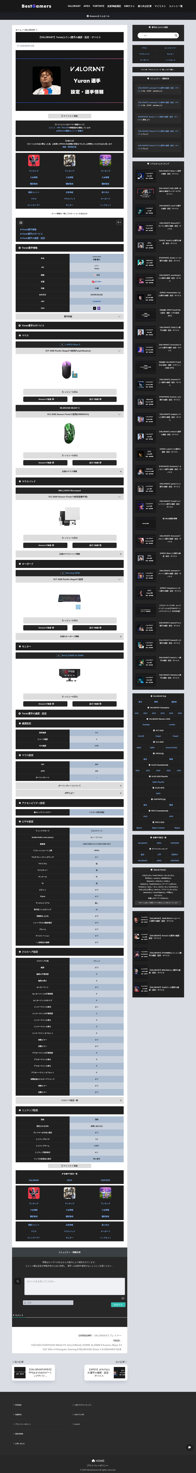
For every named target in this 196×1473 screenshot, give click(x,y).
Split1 (139, 748)
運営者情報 (19, 1434)
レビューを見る (71, 392)
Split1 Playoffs (158, 782)
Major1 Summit (158, 828)
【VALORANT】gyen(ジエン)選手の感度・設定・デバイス (170, 485)
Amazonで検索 (44, 399)
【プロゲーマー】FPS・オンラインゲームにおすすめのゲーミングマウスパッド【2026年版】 (170, 608)
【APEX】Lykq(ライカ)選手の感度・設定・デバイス (170, 450)
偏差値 (174, 702)
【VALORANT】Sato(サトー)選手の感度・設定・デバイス (169, 659)
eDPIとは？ (69, 793)
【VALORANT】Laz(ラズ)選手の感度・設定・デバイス (170, 207)
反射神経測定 (114, 6)
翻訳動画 (34, 184)
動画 (156, 702)
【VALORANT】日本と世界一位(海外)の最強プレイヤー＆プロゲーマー (169, 191)
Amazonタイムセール (99, 16)
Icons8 (76, 1424)
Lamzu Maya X (112, 1345)
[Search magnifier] (176, 35)
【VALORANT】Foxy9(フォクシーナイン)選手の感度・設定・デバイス (169, 504)
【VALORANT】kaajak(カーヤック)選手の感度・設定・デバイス (169, 417)
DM (58, 128)
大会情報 (34, 177)
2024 (163, 713)
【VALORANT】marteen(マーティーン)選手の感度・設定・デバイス (169, 573)
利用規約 (18, 1405)
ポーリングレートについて (69, 786)
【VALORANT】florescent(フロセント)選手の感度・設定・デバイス (169, 539)
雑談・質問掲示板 (69, 147)
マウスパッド (69, 199)
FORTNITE (98, 6)
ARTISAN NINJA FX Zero (58, 1345)
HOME (99, 1460)
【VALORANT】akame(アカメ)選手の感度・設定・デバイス (169, 624)
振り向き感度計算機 (170, 518)
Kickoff (141, 736)
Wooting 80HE (73, 573)
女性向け (174, 854)
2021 (137, 713)
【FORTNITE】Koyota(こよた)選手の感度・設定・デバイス (170, 398)
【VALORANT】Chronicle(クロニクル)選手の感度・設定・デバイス (169, 347)
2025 (171, 713)
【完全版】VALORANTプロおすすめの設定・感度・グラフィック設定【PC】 (169, 365)
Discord (65, 128)
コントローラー (33, 205)
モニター (69, 205)
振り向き (105, 192)
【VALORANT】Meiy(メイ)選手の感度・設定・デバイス (169, 172)
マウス (34, 199)
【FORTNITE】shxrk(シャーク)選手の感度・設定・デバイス (169, 259)
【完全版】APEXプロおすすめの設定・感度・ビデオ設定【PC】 (170, 313)
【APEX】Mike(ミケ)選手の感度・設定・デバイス (170, 554)
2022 (145, 713)
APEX (87, 6)
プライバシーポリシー (23, 1424)
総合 (140, 702)
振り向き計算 (145, 6)
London (172, 725)
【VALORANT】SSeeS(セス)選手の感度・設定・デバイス (170, 676)
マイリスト (160, 6)
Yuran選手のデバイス (32, 234)
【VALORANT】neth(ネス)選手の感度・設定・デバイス (169, 433)
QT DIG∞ (98, 282)
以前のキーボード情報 (69, 636)
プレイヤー (115, 1335)
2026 (180, 713)
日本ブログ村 (79, 1414)
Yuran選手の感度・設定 (33, 238)
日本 (119, 1349)
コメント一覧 (176, 6)
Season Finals (171, 748)
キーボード (105, 199)
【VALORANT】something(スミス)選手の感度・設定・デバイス (169, 278)
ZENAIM (109, 1349)
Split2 (152, 748)
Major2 (177, 828)
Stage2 (175, 736)
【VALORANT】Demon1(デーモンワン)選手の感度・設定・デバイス (169, 226)
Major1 (139, 828)
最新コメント (33, 192)
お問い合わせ (20, 1443)
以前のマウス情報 (69, 471)
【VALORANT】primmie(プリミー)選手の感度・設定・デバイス (169, 382)
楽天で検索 (94, 399)
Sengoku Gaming (66, 1349)
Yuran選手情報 (29, 229)
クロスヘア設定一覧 (69, 1100)
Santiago (146, 725)
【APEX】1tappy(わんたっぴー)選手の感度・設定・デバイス (169, 589)
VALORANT (74, 6)
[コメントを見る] (189, 1447)
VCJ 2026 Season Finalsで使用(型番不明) (68, 497)
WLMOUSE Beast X (90, 1349)
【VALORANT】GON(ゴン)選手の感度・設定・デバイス (170, 328)
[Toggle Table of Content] (117, 222)
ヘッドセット (105, 205)
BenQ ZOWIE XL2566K (73, 655)
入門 (159, 854)
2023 (154, 713)
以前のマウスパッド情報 (69, 554)
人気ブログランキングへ (83, 1405)
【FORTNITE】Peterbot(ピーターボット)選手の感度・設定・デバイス (169, 469)
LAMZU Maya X (72, 344)
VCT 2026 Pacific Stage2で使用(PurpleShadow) (68, 351)
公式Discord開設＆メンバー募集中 (69, 131)
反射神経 (69, 192)
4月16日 (36, 1345)
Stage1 (158, 736)
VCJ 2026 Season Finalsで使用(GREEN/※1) (68, 414)
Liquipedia (97, 301)
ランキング (33, 171)
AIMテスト (129, 6)
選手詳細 (68, 316)
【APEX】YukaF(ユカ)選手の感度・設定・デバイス (170, 242)
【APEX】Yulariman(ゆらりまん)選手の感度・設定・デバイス (169, 294)
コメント (52, 128)
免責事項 (18, 1414)
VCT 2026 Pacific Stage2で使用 (68, 579)
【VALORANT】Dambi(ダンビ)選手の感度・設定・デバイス (169, 641)
